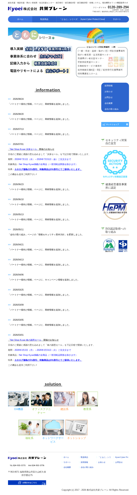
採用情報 (109, 86)
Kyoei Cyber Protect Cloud (93, 19)
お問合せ (109, 97)
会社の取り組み (112, 109)
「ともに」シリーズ (68, 19)
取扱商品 (44, 19)
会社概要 (109, 103)
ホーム (20, 19)
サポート (117, 19)
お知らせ (109, 91)
